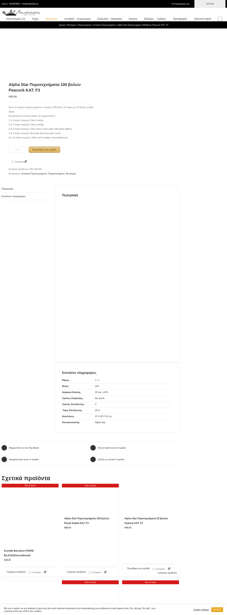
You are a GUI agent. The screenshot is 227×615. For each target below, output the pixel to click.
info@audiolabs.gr (30, 4)
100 (97, 386)
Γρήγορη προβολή (16, 571)
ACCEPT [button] (217, 610)
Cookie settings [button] (201, 610)
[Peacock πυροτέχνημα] (44, 52)
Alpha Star (100, 422)
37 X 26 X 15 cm (103, 416)
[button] (220, 19)
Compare (19, 161)
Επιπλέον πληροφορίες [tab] (13, 196)
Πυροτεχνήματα (56, 173)
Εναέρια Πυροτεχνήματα (34, 173)
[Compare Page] (25, 161)
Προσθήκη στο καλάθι (44, 149)
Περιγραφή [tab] (7, 188)
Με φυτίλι (100, 398)
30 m (97, 410)
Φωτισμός (71, 173)
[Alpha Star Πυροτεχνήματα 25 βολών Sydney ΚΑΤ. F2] (150, 499)
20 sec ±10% (101, 392)
